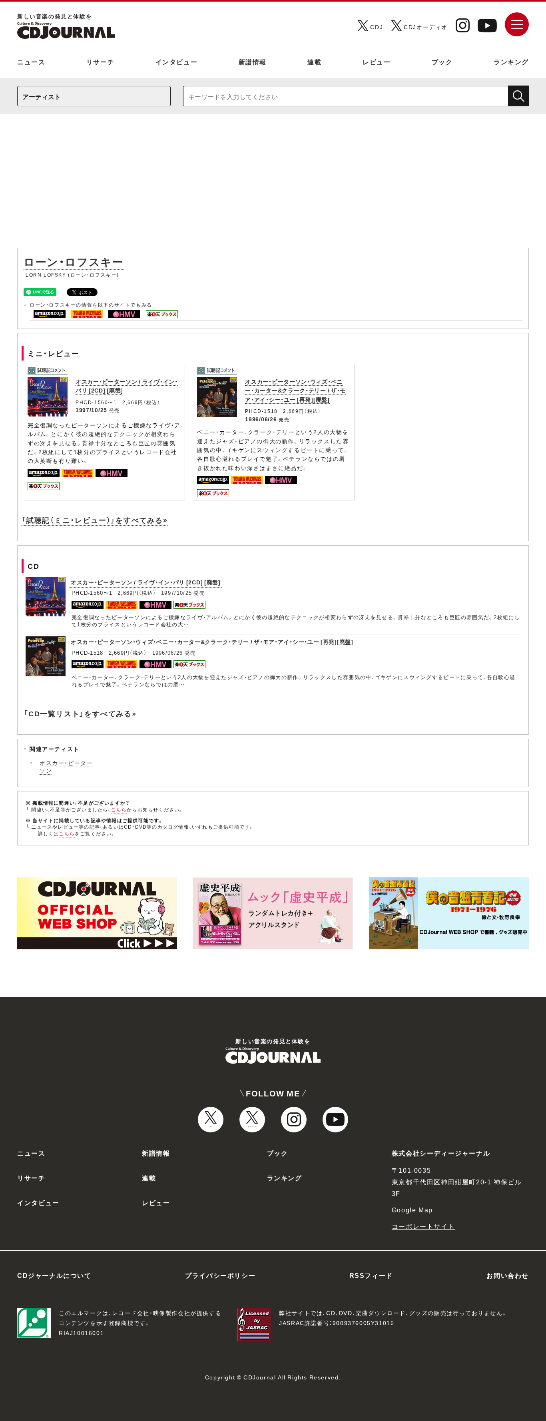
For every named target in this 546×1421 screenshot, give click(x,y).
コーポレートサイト (423, 1226)
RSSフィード (371, 1275)
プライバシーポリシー (220, 1275)
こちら (119, 809)
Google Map (412, 1209)
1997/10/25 (91, 410)
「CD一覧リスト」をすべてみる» (80, 713)
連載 (314, 61)
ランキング (511, 61)
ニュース (31, 61)
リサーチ (100, 61)
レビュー (377, 61)
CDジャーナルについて (54, 1275)
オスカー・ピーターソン (66, 767)
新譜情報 (253, 61)
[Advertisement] (273, 185)
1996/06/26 (261, 419)
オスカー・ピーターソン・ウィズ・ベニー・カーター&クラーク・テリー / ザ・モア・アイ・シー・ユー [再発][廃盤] (295, 390)
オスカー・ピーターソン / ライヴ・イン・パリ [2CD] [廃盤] (146, 582)
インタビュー (176, 61)
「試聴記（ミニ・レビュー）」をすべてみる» (95, 519)
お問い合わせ (507, 1275)
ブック (442, 61)
